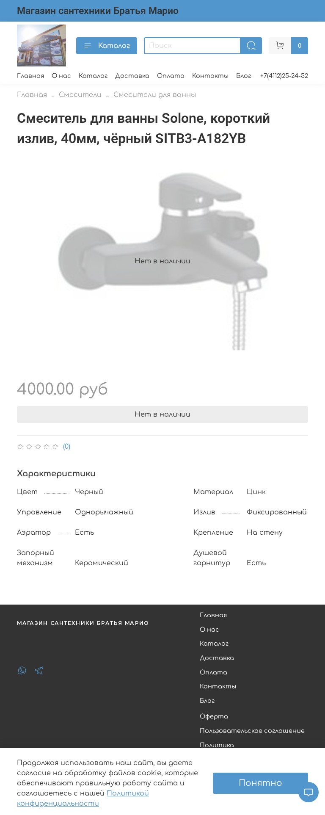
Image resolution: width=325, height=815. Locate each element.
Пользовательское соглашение (252, 730)
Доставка (132, 75)
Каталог (114, 46)
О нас (61, 75)
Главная (30, 75)
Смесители (80, 95)
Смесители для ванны (154, 95)
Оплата (171, 75)
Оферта (214, 716)
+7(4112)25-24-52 (284, 75)
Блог (243, 75)
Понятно (260, 783)
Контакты (210, 75)
